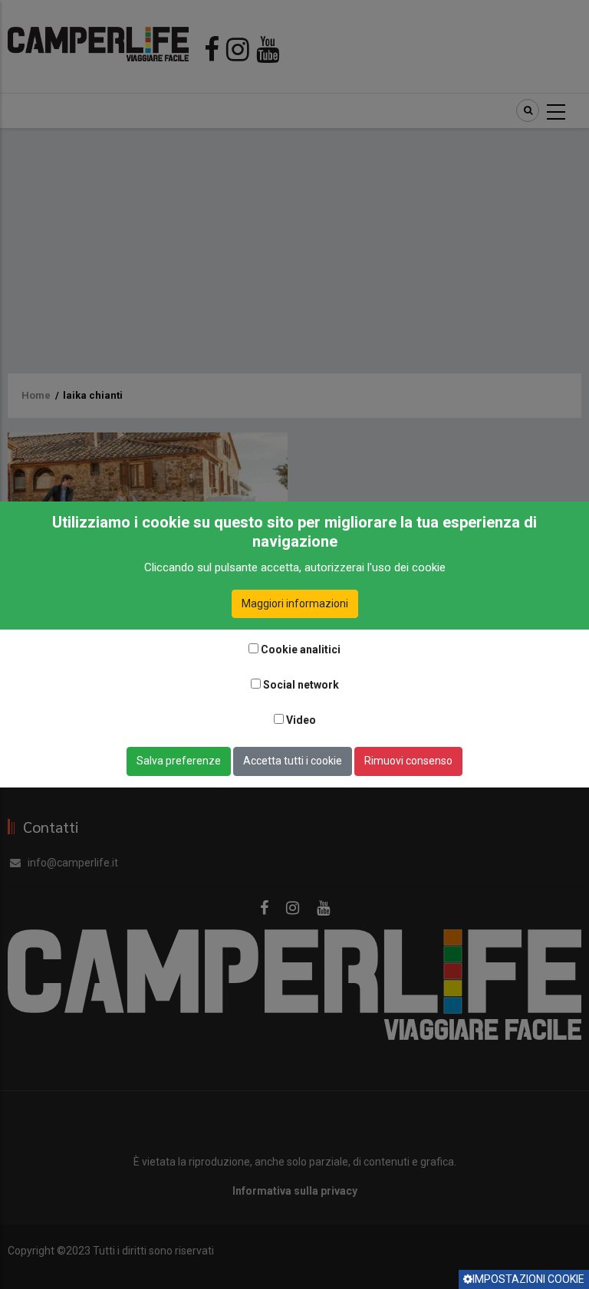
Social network (301, 685)
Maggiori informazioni (295, 603)
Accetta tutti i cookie (292, 761)
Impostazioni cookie (528, 1279)
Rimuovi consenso (408, 761)
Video (301, 720)
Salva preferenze (179, 761)
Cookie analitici (301, 649)
